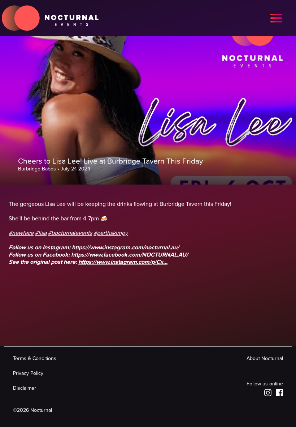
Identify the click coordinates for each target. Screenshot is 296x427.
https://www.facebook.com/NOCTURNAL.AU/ (129, 254)
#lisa (41, 233)
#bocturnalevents (70, 233)
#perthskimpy (110, 233)
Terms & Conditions (34, 358)
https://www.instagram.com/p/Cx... (122, 262)
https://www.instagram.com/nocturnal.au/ (125, 247)
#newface (21, 233)
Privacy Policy (28, 373)
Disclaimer (24, 388)
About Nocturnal (265, 358)
